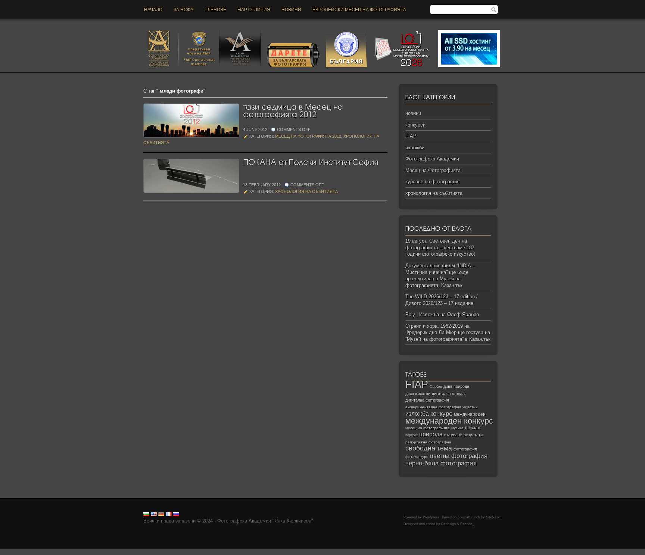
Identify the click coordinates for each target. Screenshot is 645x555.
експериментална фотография (433, 407)
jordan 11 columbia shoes (206, 552)
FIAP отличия (253, 9)
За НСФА (183, 9)
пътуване (453, 435)
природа (431, 434)
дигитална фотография (427, 400)
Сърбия (436, 386)
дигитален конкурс (448, 394)
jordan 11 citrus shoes (259, 552)
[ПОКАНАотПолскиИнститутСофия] (310, 162)
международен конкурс (449, 420)
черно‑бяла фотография (441, 463)
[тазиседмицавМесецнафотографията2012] (294, 110)
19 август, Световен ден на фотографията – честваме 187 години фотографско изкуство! (440, 247)
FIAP (411, 136)
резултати (473, 435)
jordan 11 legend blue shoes (93, 552)
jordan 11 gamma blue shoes (31, 552)
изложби (414, 147)
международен (470, 414)
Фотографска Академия (432, 159)
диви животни (417, 394)
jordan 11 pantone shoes (524, 552)
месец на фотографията (427, 428)
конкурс (441, 413)
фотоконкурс (416, 457)
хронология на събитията (306, 191)
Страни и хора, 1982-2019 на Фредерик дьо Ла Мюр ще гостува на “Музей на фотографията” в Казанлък (447, 332)
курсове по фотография (432, 181)
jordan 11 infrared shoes (470, 552)
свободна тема (428, 448)
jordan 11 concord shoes (151, 552)
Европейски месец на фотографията (359, 9)
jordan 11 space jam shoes (313, 552)
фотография (465, 449)
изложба (417, 413)
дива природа (456, 386)
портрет (411, 435)
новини (291, 9)
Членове (215, 9)
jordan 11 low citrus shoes (580, 552)
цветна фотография (458, 455)
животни (470, 407)
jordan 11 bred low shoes (416, 552)
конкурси (415, 125)
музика (457, 428)
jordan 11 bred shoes (366, 552)
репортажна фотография (428, 442)
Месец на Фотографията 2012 (308, 136)
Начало (153, 9)
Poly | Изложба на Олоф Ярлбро (442, 314)
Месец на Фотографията (433, 170)
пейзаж (473, 427)
